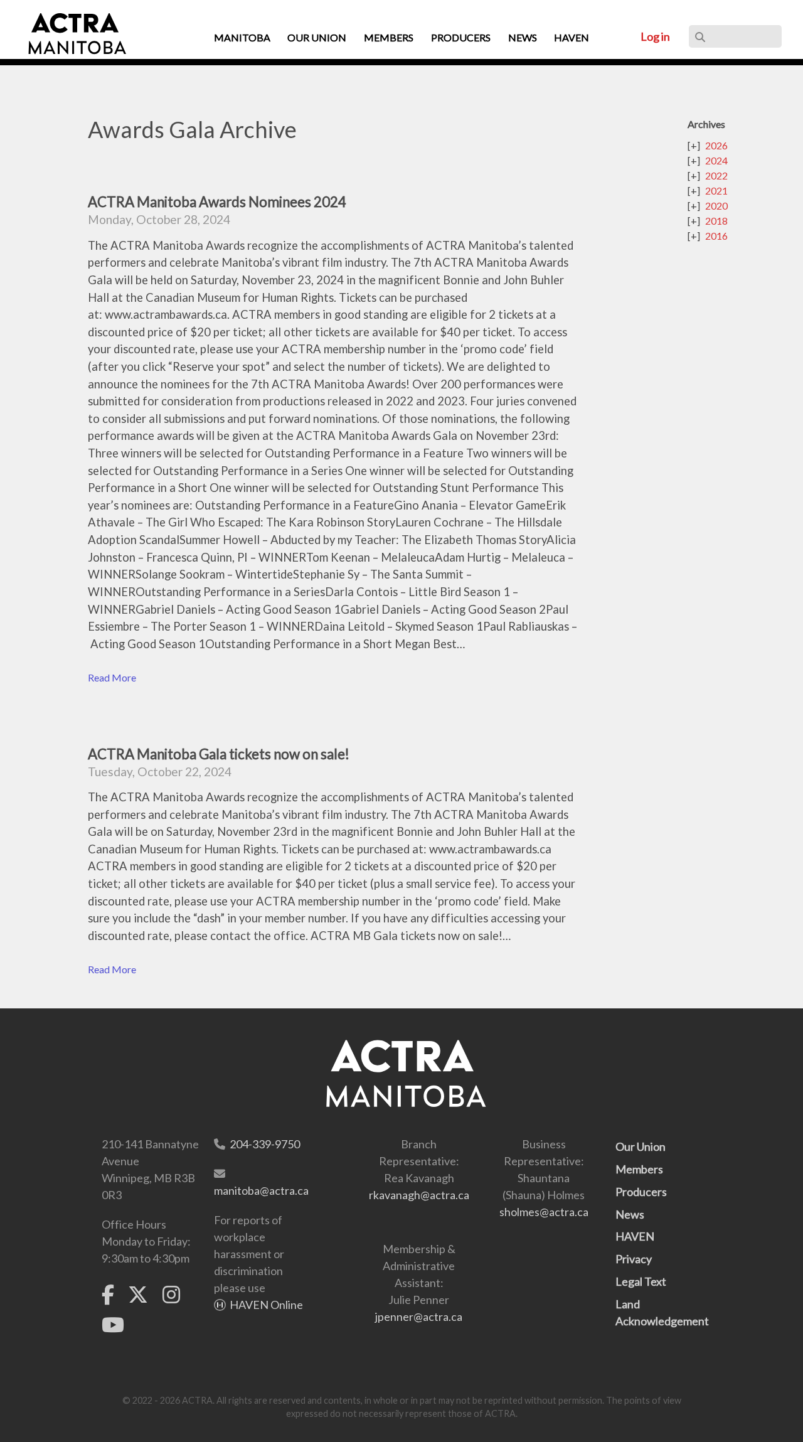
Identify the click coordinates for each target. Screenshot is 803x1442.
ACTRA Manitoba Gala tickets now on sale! (218, 753)
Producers (641, 1192)
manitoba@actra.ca (261, 1190)
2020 (716, 205)
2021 (716, 190)
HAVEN (634, 1236)
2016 (716, 236)
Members (639, 1169)
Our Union (640, 1146)
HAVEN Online (266, 1304)
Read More (112, 677)
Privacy (633, 1259)
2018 (716, 221)
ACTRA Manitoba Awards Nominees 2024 (217, 201)
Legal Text (640, 1281)
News (629, 1214)
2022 (716, 175)
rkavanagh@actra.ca (419, 1195)
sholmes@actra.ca (543, 1212)
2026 (716, 145)
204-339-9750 (265, 1144)
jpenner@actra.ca (418, 1316)
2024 (716, 160)
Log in (655, 36)
